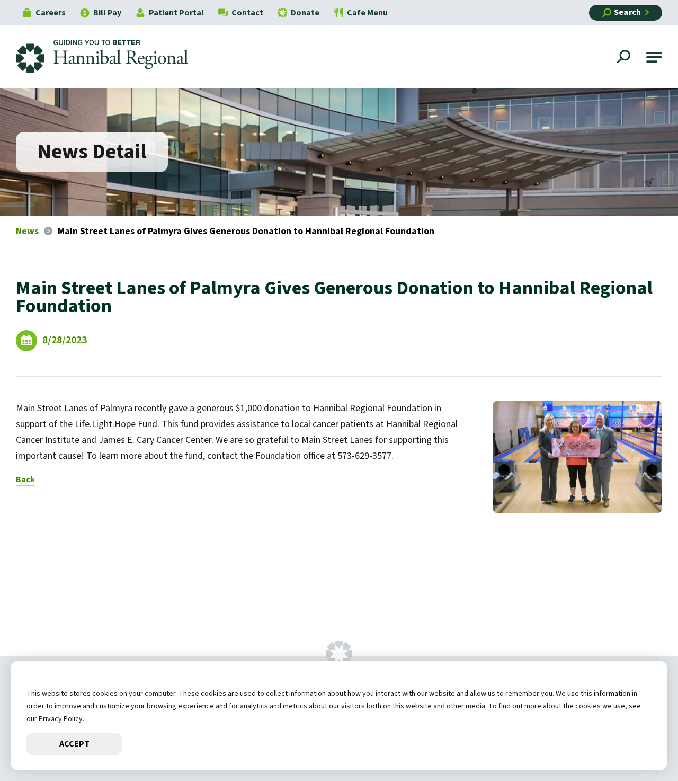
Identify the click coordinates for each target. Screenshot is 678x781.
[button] (654, 57)
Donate (305, 13)
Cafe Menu (367, 13)
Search (627, 12)
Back (25, 479)
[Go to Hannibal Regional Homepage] (110, 56)
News (27, 231)
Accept (74, 744)
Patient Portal (176, 13)
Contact (247, 13)
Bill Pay (107, 13)
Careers (50, 13)
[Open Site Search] (625, 58)
